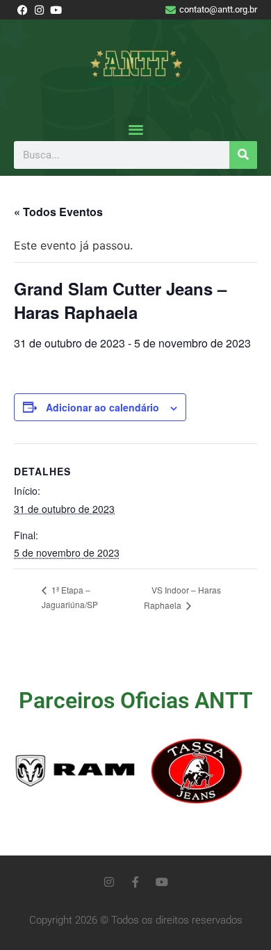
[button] (136, 129)
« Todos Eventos (58, 212)
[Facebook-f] (135, 881)
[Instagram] (109, 881)
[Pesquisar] (243, 155)
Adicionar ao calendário (102, 407)
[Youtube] (161, 881)
